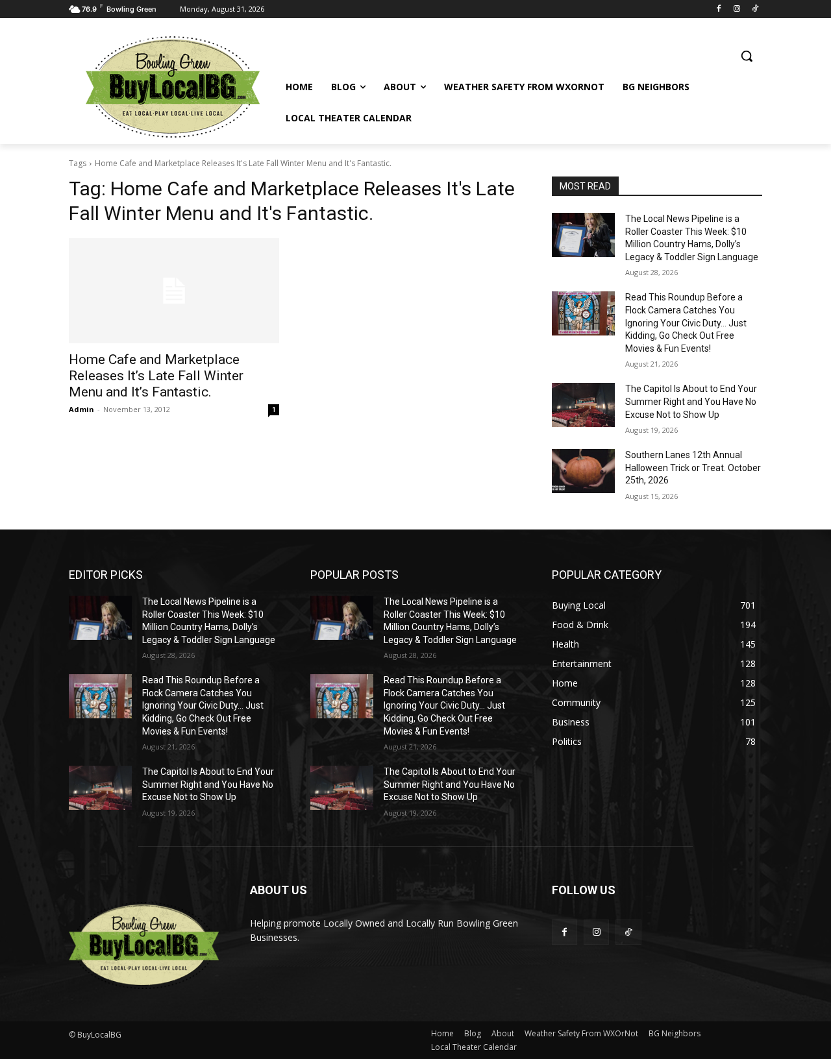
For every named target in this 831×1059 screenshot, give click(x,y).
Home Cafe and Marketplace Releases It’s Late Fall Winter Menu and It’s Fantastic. (156, 376)
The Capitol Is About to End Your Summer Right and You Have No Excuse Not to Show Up (691, 401)
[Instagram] (736, 9)
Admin (81, 409)
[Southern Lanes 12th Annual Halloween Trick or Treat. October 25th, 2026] (583, 471)
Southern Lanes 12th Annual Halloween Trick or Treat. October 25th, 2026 (693, 467)
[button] (746, 55)
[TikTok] (754, 9)
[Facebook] (719, 9)
